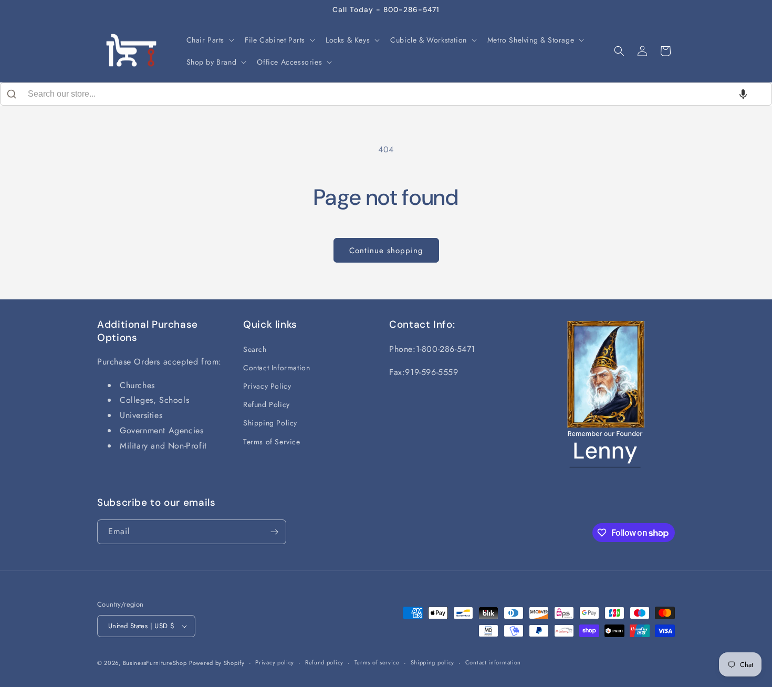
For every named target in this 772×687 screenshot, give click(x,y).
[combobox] (386, 94)
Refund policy (324, 662)
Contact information (493, 662)
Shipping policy (433, 662)
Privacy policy (274, 662)
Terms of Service (271, 441)
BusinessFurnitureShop (155, 663)
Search (255, 349)
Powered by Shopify (217, 663)
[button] (209, 40)
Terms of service (377, 662)
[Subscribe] (274, 531)
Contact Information (276, 367)
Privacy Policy (267, 386)
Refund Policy (266, 404)
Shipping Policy (270, 423)
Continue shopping (386, 250)
